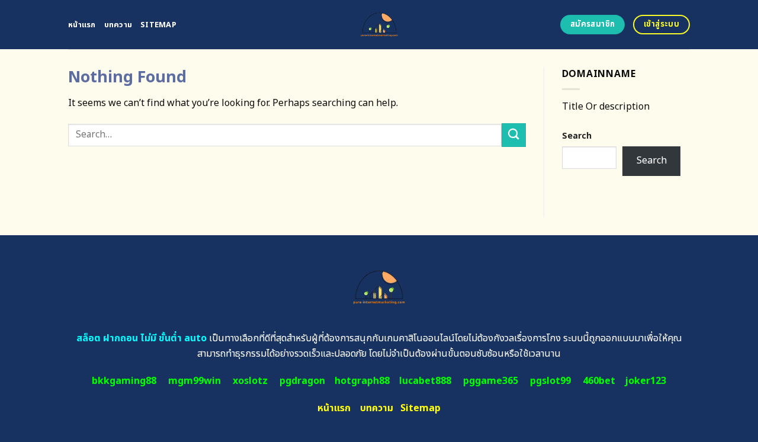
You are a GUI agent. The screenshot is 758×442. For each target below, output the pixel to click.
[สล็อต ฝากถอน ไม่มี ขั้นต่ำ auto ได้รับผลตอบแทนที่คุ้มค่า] (379, 24)
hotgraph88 (362, 381)
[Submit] (513, 134)
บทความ (118, 25)
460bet (599, 381)
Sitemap (158, 25)
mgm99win (194, 381)
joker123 (645, 381)
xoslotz (250, 381)
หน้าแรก (82, 25)
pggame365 (490, 381)
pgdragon (302, 381)
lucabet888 (425, 381)
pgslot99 (550, 381)
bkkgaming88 (124, 381)
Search (577, 136)
